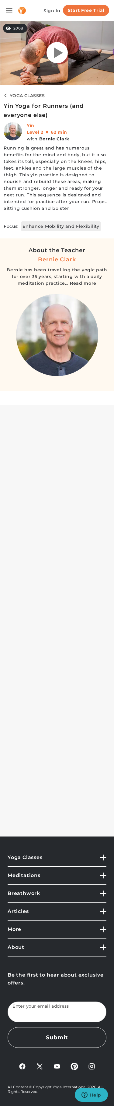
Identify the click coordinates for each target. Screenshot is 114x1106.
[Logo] (22, 10)
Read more (83, 283)
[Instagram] (91, 1066)
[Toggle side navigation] (9, 10)
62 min (59, 132)
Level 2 (35, 132)
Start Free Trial (86, 10)
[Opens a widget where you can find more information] (91, 1095)
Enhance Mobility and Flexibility (60, 226)
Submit (57, 1037)
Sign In (51, 10)
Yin (30, 125)
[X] (39, 1066)
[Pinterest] (74, 1066)
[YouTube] (57, 1066)
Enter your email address (40, 1006)
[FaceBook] (22, 1066)
